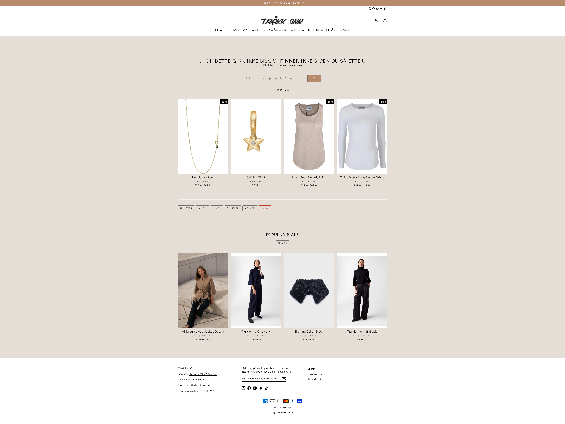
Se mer (282, 243)
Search (311, 368)
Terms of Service (317, 373)
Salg (264, 208)
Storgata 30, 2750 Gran (203, 373)
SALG (345, 29)
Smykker (233, 208)
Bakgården (275, 29)
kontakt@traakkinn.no (197, 385)
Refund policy (316, 379)
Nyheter (186, 208)
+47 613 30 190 (197, 379)
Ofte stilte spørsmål (313, 29)
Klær (202, 208)
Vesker (250, 208)
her (272, 65)
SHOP (220, 29)
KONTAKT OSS (246, 29)
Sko (216, 208)
